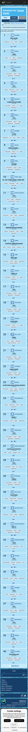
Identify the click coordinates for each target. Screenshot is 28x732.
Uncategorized (14, 21)
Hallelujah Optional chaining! (14, 227)
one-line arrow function (14, 449)
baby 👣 (14, 526)
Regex (14, 337)
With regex (14, 257)
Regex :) (14, 417)
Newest (12, 23)
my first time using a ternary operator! (14, 385)
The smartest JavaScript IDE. (19, 703)
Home (14, 671)
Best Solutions (7, 686)
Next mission (6, 690)
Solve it (4, 682)
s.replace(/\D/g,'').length (14, 102)
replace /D (14, 273)
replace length (14, 369)
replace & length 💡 (14, 148)
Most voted (7, 23)
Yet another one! (14, 654)
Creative (14, 18)
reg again (14, 164)
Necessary (6, 727)
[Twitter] (25, 695)
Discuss (4, 684)
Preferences (23, 727)
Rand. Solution (7, 688)
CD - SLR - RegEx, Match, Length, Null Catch (15, 180)
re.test (14, 134)
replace (14, 479)
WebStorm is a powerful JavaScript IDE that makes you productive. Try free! (13, 705)
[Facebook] (22, 695)
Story (3, 680)
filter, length (14, 38)
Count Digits (14, 321)
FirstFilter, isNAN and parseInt (14, 243)
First (14, 70)
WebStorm (22, 701)
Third (14, 542)
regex (14, 54)
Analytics (14, 727)
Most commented (19, 23)
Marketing (14, 730)
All (2, 25)
